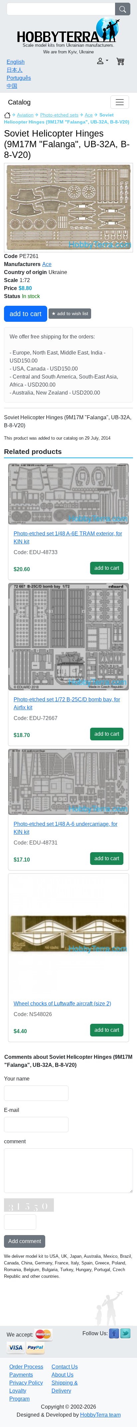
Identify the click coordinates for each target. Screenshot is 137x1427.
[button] (90, 61)
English (16, 62)
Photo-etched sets (59, 114)
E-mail (11, 1110)
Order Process (26, 1367)
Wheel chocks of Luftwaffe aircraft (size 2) (62, 1003)
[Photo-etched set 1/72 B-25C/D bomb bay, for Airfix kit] (68, 636)
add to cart (26, 313)
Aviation (25, 114)
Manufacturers (22, 264)
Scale (11, 280)
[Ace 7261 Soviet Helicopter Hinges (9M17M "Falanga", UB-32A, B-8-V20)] (68, 207)
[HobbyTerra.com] (68, 29)
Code (11, 256)
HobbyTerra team (100, 1415)
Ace (89, 114)
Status (12, 296)
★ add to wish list (70, 313)
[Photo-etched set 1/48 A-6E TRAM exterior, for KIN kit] (68, 494)
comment (15, 1141)
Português (19, 78)
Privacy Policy (26, 1383)
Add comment (24, 1241)
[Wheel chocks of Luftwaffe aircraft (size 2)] (68, 934)
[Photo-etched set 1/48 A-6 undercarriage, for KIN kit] (68, 782)
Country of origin (25, 272)
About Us (62, 1375)
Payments (21, 1375)
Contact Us (65, 1367)
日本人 (15, 70)
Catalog (19, 102)
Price (10, 288)
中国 (12, 86)
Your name (17, 1079)
